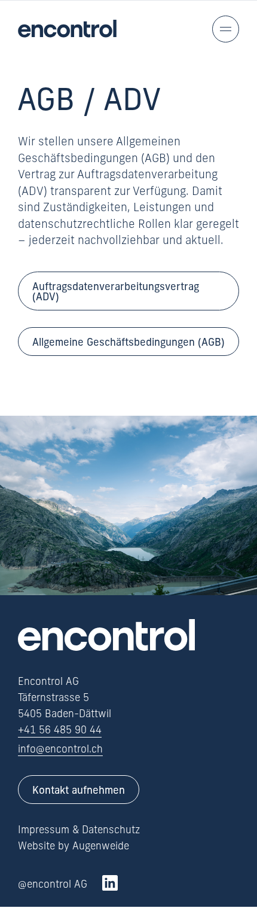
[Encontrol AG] (67, 29)
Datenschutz (111, 830)
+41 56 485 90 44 (60, 730)
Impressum (43, 830)
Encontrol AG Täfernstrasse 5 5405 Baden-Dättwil (64, 697)
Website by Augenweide (73, 846)
